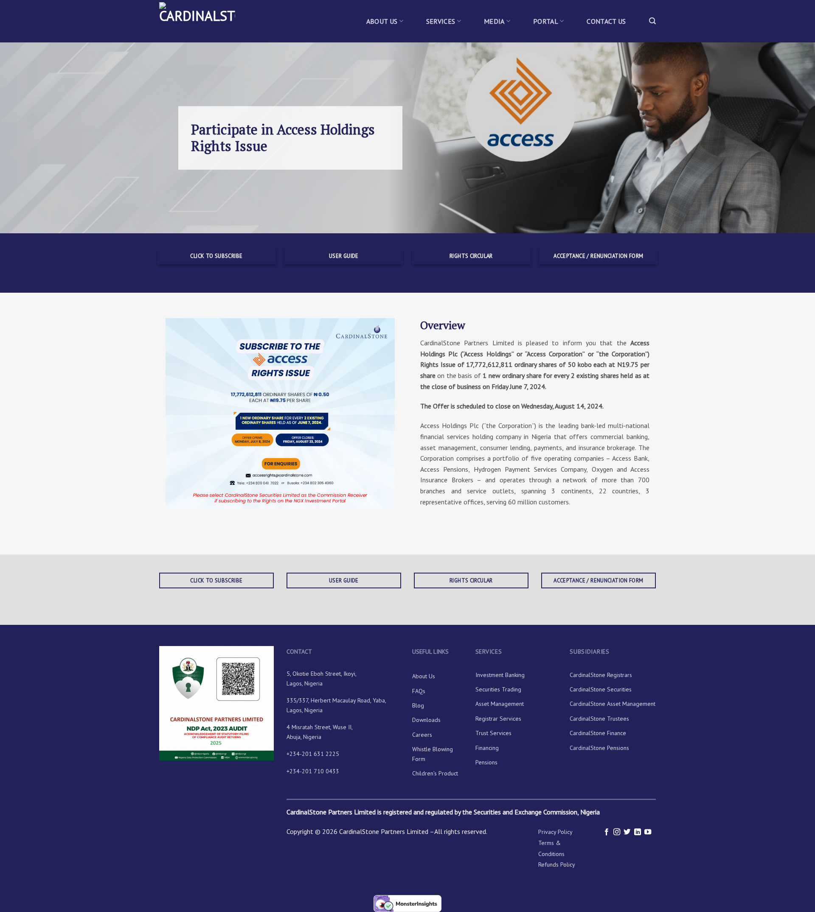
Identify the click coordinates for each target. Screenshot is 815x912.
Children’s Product (435, 773)
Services (440, 21)
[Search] (652, 21)
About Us (382, 21)
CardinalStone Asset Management (612, 704)
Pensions (486, 762)
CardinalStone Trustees (599, 718)
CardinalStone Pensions (599, 748)
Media (494, 21)
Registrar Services (498, 718)
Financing (487, 748)
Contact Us (606, 21)
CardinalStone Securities (601, 689)
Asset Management (499, 704)
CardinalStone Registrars (601, 675)
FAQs (418, 691)
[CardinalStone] (201, 21)
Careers (422, 735)
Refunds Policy (556, 864)
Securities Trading (498, 689)
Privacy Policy (555, 832)
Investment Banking (500, 675)
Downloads (426, 720)
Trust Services (493, 733)
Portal (545, 21)
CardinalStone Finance (598, 733)
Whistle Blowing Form (432, 753)
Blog (418, 705)
